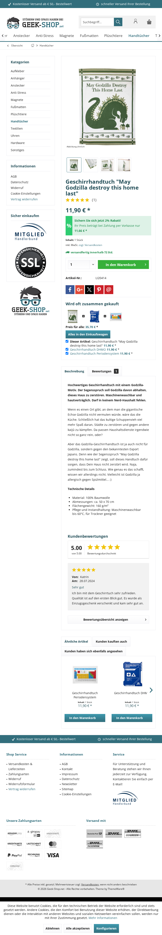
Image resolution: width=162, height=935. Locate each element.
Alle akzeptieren (78, 928)
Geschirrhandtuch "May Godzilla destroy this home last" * (104, 343)
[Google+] (79, 289)
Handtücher (19, 121)
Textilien (17, 128)
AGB (14, 176)
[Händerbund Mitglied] (30, 232)
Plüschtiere (19, 114)
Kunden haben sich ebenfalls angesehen (94, 651)
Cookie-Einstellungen (25, 193)
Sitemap (67, 789)
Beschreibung (74, 371)
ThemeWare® (116, 889)
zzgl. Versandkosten (90, 245)
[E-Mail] (108, 289)
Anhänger (18, 78)
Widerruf (17, 188)
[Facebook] (70, 289)
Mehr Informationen (103, 918)
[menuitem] (149, 22)
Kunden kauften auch (111, 641)
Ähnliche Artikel (76, 641)
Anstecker (18, 85)
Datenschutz (19, 182)
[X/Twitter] (89, 289)
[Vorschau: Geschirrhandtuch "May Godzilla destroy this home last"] (74, 164)
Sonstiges (17, 150)
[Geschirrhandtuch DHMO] (94, 316)
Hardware (18, 143)
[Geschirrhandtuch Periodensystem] (116, 316)
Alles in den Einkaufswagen (88, 334)
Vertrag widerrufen (24, 199)
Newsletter (69, 784)
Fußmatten (18, 107)
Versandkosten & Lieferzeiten (20, 766)
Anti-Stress (18, 93)
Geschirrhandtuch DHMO (88, 349)
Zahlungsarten (18, 774)
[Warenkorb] (149, 24)
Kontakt (67, 769)
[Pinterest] (99, 289)
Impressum (70, 774)
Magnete (17, 100)
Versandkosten (90, 884)
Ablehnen (52, 928)
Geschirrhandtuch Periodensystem (94, 353)
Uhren (15, 136)
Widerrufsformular (21, 784)
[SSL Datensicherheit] (30, 262)
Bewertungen (104, 371)
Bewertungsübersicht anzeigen (105, 619)
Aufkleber (17, 71)
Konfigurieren (106, 928)
